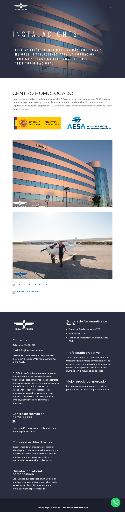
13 (65, 272)
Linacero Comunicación (75, 507)
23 (92, 272)
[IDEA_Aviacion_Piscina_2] (26, 291)
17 (76, 272)
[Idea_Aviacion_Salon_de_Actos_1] (30, 283)
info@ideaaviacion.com (31, 350)
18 (79, 272)
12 (62, 272)
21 (87, 272)
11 (59, 272)
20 (84, 272)
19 (81, 272)
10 (56, 272)
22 (90, 272)
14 (68, 272)
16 (73, 272)
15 (70, 272)
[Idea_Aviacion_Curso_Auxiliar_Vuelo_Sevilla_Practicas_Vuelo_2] (62, 278)
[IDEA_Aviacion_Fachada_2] (62, 206)
